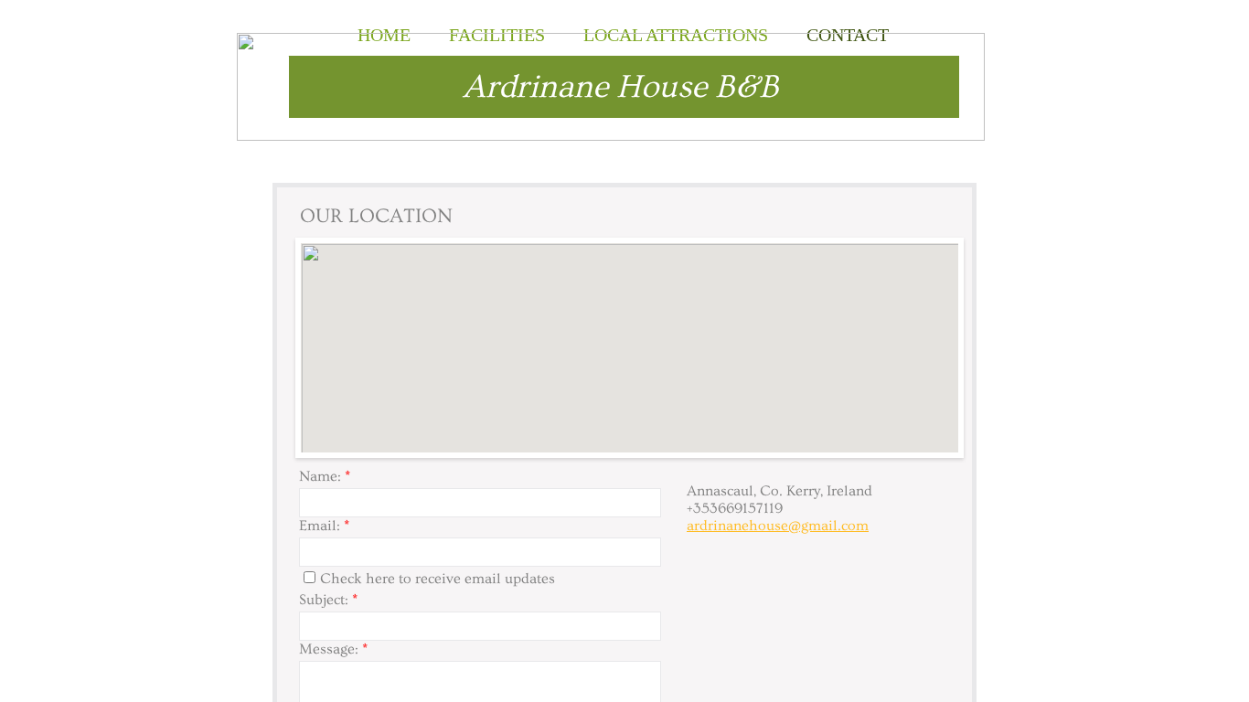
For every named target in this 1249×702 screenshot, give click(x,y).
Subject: (328, 599)
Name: (324, 476)
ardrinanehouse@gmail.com (778, 525)
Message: (333, 649)
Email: (324, 525)
